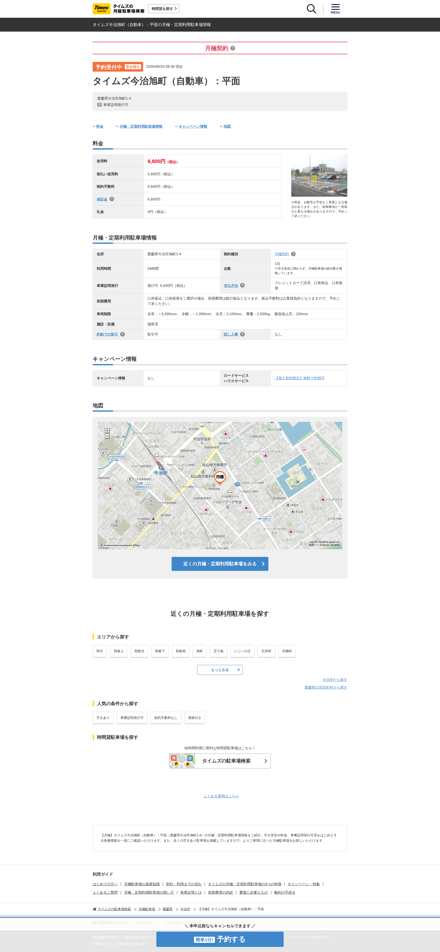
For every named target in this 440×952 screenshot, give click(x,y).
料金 (99, 126)
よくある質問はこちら (221, 796)
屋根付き (194, 718)
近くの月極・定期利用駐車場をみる (220, 563)
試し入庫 (231, 334)
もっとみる (220, 670)
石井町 (266, 651)
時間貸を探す (162, 9)
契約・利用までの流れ (184, 884)
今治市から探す (334, 680)
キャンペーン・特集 (304, 884)
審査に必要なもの (253, 892)
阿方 (100, 651)
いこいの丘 (242, 651)
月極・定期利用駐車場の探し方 (149, 892)
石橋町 (287, 651)
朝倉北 (139, 651)
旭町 (199, 651)
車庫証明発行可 (132, 718)
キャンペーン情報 (193, 126)
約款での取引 (107, 334)
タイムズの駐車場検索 (226, 760)
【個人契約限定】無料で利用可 (300, 378)
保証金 (102, 199)
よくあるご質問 (105, 892)
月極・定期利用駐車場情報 (141, 126)
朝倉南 (181, 651)
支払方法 (231, 286)
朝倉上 (119, 651)
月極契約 (282, 254)
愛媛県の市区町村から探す (326, 687)
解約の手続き (285, 892)
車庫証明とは (191, 892)
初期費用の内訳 (220, 892)
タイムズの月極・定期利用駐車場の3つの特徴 (244, 884)
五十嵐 (219, 651)
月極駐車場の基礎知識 (142, 884)
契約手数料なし (165, 718)
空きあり (103, 718)
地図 (227, 126)
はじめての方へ (105, 884)
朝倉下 (160, 651)
